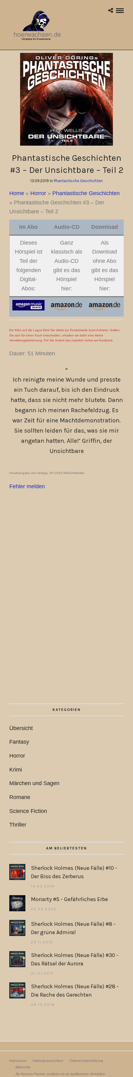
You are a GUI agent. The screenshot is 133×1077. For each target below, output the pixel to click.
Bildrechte (22, 1067)
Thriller (17, 825)
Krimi (15, 770)
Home (16, 193)
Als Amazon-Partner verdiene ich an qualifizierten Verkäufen (60, 1074)
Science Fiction (28, 811)
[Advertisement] (66, 614)
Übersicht (21, 728)
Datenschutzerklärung (86, 1060)
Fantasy (19, 742)
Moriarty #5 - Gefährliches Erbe (69, 899)
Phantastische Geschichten (78, 180)
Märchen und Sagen (34, 783)
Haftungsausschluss (47, 1060)
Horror (38, 193)
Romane (19, 797)
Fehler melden (27, 486)
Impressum (17, 1060)
